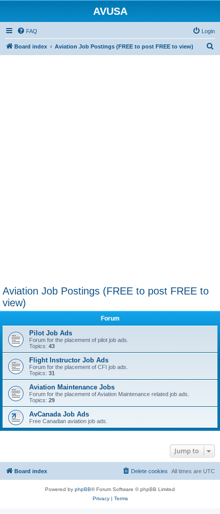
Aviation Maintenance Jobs (72, 387)
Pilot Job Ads (50, 333)
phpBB (83, 489)
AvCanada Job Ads (59, 414)
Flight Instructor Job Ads (68, 360)
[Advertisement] (110, 165)
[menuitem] (27, 31)
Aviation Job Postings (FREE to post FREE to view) (106, 296)
